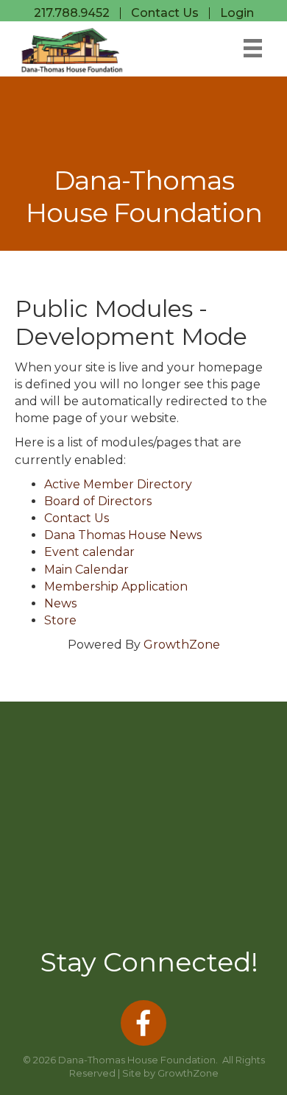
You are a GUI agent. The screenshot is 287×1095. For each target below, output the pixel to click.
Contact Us (165, 13)
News (60, 603)
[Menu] (252, 48)
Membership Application (116, 586)
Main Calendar (86, 570)
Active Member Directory (118, 484)
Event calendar (89, 552)
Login (237, 13)
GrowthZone (182, 645)
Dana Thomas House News (123, 535)
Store (60, 620)
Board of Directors (98, 501)
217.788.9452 (72, 13)
